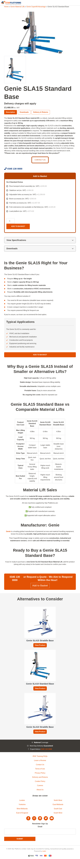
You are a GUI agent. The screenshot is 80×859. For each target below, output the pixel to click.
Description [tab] (10, 112)
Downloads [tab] (24, 112)
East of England (22, 813)
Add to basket (18, 226)
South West (58, 813)
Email (40, 826)
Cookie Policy (40, 781)
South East (58, 809)
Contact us (40, 160)
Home (6, 7)
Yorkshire (22, 804)
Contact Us (40, 764)
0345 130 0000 (14, 168)
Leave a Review (40, 760)
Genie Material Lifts (17, 7)
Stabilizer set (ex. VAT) (21, 190)
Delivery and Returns (40, 777)
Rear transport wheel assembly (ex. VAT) (28, 186)
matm (44, 851)
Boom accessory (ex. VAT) (22, 199)
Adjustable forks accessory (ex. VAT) (27, 194)
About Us (40, 790)
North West (58, 800)
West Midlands (22, 809)
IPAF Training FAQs (40, 756)
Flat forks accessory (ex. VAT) (24, 203)
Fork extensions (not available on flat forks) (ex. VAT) (32, 207)
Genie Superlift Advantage (36, 7)
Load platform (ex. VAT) (21, 211)
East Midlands (58, 804)
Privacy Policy (40, 773)
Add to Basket (40, 355)
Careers (40, 785)
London (22, 800)
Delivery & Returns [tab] (40, 112)
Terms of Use (40, 769)
